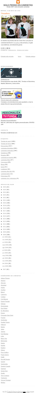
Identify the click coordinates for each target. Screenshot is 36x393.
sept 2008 (5, 245)
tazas (2, 167)
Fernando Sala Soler (7, 315)
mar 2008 (5, 261)
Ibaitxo (3, 327)
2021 (4, 200)
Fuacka (3, 317)
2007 (4, 269)
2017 (4, 211)
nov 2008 (5, 239)
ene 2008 (5, 266)
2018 (4, 208)
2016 (4, 213)
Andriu (3, 287)
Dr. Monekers (5, 310)
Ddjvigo (3, 304)
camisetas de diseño (7, 157)
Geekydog (4, 320)
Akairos (3, 280)
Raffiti (2, 357)
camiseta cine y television (8, 178)
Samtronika (4, 364)
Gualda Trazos (5, 322)
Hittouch (3, 324)
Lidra (2, 336)
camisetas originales (7, 150)
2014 (4, 218)
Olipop (3, 350)
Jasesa (3, 331)
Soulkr (3, 373)
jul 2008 (5, 250)
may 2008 (5, 255)
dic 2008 (5, 237)
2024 (4, 192)
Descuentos (4, 146)
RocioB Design (5, 359)
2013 (4, 221)
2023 (4, 195)
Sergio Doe (4, 371)
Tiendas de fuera (22, 50)
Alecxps (3, 283)
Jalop (2, 329)
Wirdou (3, 382)
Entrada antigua (30, 56)
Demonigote (4, 306)
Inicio (19, 56)
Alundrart (3, 285)
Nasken (3, 348)
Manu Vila (4, 338)
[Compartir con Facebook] (7, 48)
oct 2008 (5, 242)
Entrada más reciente (7, 56)
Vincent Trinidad (6, 380)
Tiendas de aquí (6, 141)
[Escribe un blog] (3, 48)
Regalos (3, 155)
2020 (4, 203)
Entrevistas (4, 176)
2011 (4, 226)
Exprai (3, 313)
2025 (4, 189)
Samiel (3, 361)
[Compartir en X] (5, 48)
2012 (4, 224)
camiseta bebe (5, 174)
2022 (4, 197)
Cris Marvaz (4, 299)
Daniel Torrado (5, 301)
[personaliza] (11, 118)
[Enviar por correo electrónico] (1, 48)
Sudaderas (4, 153)
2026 (4, 187)
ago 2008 (5, 247)
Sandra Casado (5, 366)
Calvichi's (4, 294)
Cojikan (3, 297)
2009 (4, 232)
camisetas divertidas (7, 148)
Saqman (3, 368)
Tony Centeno (5, 375)
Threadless (16, 42)
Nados (3, 343)
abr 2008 (5, 258)
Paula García (5, 355)
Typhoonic (4, 378)
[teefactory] (11, 77)
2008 (4, 234)
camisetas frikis (5, 160)
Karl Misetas (4, 334)
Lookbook (4, 169)
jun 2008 (5, 253)
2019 (4, 205)
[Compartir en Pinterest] (9, 48)
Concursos (4, 162)
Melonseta (4, 341)
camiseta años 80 (6, 171)
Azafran (3, 290)
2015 (4, 216)
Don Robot (4, 308)
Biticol (3, 292)
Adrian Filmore (5, 278)
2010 (4, 229)
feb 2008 (5, 263)
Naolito (3, 345)
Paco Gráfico (5, 352)
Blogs (3, 164)
